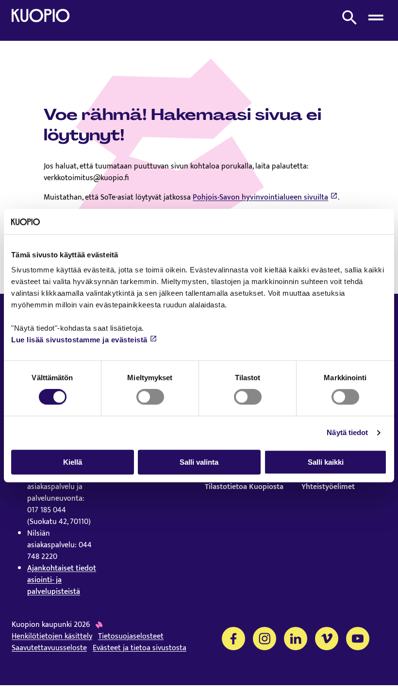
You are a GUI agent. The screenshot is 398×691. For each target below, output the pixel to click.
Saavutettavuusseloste (49, 648)
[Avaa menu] (375, 17)
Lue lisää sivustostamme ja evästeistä (79, 340)
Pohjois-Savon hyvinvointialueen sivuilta (260, 197)
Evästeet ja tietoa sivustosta (139, 648)
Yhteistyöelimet (328, 487)
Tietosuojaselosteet (131, 636)
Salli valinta (199, 462)
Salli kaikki (326, 462)
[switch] (150, 396)
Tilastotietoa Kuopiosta (244, 487)
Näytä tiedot (347, 432)
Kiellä (72, 462)
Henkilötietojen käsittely (52, 636)
